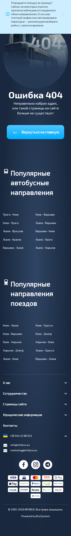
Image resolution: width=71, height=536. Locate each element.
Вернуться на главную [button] (35, 131)
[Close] (63, 14)
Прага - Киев (11, 214)
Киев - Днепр (44, 333)
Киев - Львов (10, 325)
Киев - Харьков (12, 342)
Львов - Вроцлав (13, 231)
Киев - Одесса (44, 325)
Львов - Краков (12, 239)
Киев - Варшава (45, 214)
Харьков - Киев (45, 342)
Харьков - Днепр (13, 350)
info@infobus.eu (20, 444)
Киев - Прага (11, 222)
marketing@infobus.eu (23, 450)
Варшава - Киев (45, 231)
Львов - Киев (10, 358)
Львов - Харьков (45, 247)
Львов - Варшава (46, 222)
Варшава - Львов (13, 247)
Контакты (10, 425)
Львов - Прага (44, 239)
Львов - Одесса (45, 350)
